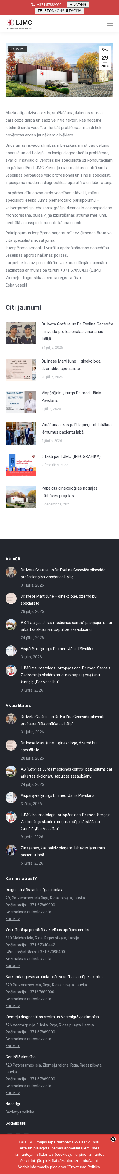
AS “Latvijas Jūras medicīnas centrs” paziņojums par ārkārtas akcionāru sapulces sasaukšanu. (66, 626)
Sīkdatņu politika (20, 1112)
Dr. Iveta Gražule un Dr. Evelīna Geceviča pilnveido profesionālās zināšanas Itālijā (77, 332)
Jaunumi (17, 49)
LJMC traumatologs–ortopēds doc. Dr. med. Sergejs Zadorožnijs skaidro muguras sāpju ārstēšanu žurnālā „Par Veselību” (65, 675)
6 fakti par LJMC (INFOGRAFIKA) (71, 456)
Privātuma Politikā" (85, 1167)
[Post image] (21, 333)
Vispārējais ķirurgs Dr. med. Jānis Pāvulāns (71, 396)
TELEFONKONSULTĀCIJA (59, 11)
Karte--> (13, 918)
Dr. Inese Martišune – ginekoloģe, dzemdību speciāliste (71, 365)
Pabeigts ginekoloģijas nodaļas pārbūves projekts (70, 492)
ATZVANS (78, 4)
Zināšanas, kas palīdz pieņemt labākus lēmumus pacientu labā (77, 428)
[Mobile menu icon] (109, 24)
